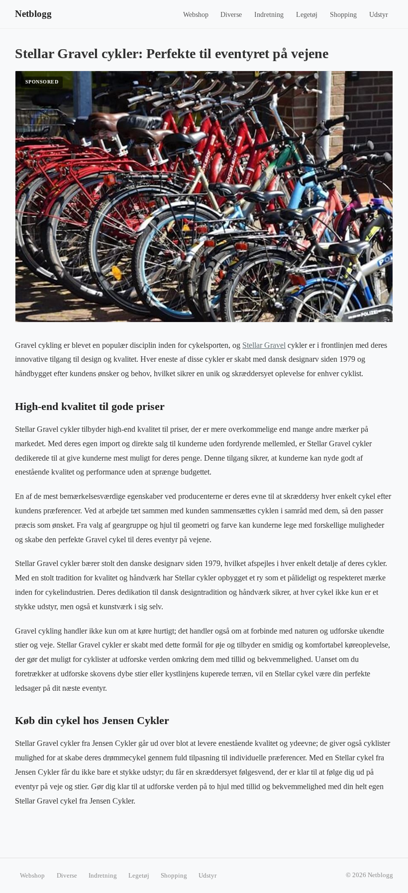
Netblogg (33, 13)
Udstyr (378, 14)
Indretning (269, 14)
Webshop (195, 14)
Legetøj (306, 14)
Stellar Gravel (264, 345)
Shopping (343, 14)
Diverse (231, 14)
